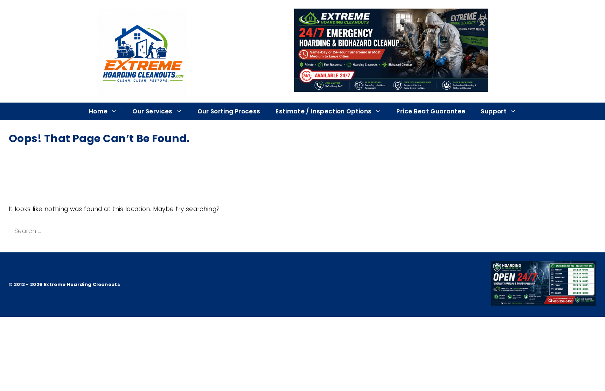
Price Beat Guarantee (430, 111)
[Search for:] (72, 231)
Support (493, 111)
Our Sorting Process (228, 111)
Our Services (152, 111)
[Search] (146, 231)
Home (98, 111)
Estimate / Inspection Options (323, 111)
